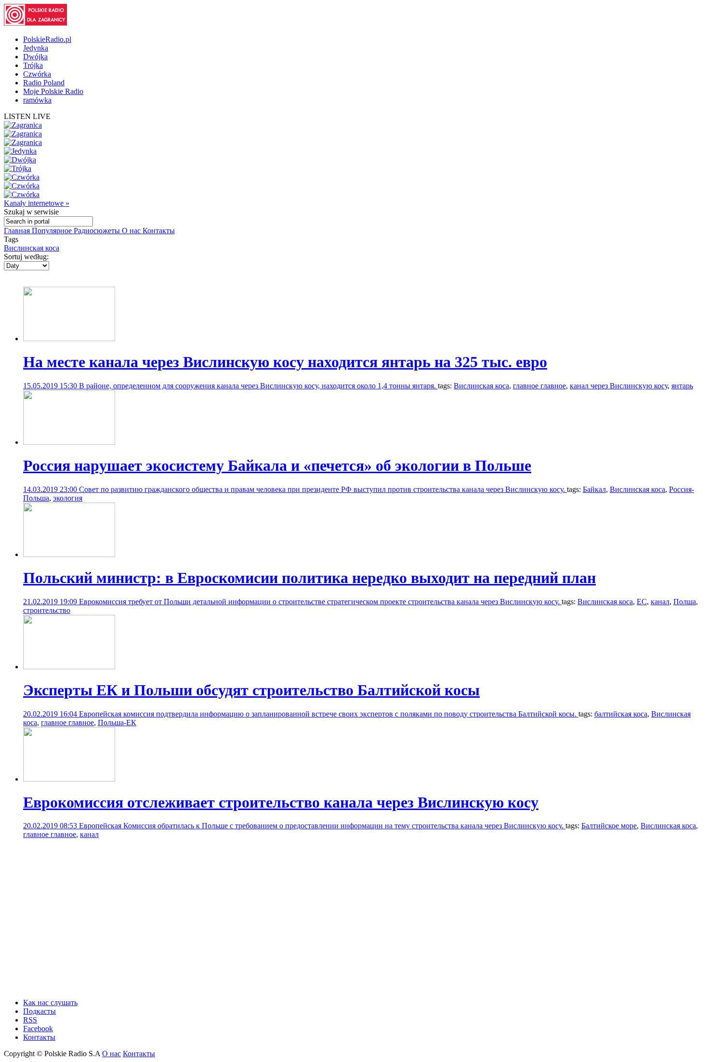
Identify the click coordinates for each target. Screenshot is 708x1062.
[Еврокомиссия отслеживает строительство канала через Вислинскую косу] (69, 779)
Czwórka (37, 74)
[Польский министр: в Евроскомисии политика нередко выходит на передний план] (69, 554)
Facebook (38, 1028)
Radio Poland (44, 83)
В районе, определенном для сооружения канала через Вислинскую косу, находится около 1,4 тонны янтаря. (258, 386)
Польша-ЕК (117, 722)
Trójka (33, 65)
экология (67, 498)
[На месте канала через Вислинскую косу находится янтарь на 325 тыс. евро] (69, 338)
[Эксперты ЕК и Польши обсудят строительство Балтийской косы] (69, 667)
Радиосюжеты (98, 230)
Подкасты (39, 1011)
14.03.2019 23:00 (51, 489)
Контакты (159, 230)
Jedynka (35, 48)
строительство (46, 610)
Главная (18, 230)
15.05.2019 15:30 (51, 386)
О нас (132, 230)
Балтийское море (609, 826)
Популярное (53, 230)
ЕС (642, 601)
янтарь (682, 386)
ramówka (37, 100)
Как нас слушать (50, 1002)
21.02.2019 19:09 (51, 601)
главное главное (539, 386)
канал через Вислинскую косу (619, 386)
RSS (30, 1020)
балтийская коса (620, 714)
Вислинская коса (31, 248)
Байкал (594, 489)
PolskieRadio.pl (47, 39)
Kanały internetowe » (36, 203)
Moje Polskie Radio (53, 91)
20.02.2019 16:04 (51, 714)
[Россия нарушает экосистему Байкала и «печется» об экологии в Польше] (69, 442)
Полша (684, 601)
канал (660, 601)
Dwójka (35, 57)
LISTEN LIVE (27, 116)
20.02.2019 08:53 (51, 826)
